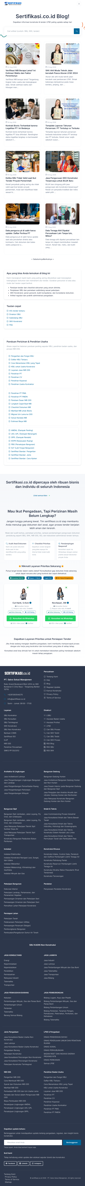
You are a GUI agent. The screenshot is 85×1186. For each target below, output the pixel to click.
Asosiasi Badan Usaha (55, 719)
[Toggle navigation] (79, 4)
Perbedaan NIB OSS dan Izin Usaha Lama (21, 1091)
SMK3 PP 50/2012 (11, 750)
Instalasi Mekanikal (12, 864)
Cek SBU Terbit (52, 736)
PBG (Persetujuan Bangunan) (23, 444)
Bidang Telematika (51, 1020)
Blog (48, 684)
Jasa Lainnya (49, 964)
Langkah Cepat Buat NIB (21, 404)
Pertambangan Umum (13, 1005)
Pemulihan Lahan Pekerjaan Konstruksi (20, 906)
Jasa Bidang (49, 978)
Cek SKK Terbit (52, 733)
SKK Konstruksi (15, 321)
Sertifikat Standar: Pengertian (23, 451)
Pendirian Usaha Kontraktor (22, 384)
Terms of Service (53, 698)
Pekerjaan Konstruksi (12, 1054)
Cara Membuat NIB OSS (14, 1081)
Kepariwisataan (10, 964)
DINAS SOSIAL (50, 1047)
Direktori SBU (15, 314)
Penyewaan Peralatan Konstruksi (57, 889)
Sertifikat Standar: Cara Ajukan (24, 458)
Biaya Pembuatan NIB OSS (15, 1101)
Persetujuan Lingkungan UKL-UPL (18, 1108)
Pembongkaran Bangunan (14, 929)
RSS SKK (50, 750)
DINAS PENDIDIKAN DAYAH (55, 1037)
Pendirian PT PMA (18, 393)
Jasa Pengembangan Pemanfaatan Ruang (21, 786)
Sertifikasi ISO (10, 736)
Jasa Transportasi (51, 974)
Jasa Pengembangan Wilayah (16, 793)
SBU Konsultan (10, 719)
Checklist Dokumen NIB (21, 407)
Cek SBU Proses (53, 729)
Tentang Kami (52, 677)
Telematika (8, 981)
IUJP (6, 740)
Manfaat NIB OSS (11, 1088)
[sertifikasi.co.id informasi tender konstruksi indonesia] (13, 3)
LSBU (48, 715)
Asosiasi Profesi (53, 722)
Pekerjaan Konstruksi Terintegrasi (18, 1064)
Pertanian (8, 1008)
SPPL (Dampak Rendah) (21, 437)
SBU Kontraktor (10, 715)
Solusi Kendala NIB (19, 418)
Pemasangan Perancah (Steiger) (17, 925)
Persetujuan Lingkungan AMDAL (17, 1104)
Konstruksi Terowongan (53, 876)
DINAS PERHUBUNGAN (53, 1050)
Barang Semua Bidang (13, 1015)
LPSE (48, 726)
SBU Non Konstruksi (12, 729)
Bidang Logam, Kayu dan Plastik (57, 998)
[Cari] (77, 31)
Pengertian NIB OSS (12, 1077)
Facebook (11, 1163)
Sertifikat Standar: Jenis (21, 455)
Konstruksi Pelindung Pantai (55, 860)
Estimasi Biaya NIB (19, 421)
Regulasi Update (53, 687)
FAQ (11, 325)
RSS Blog (50, 743)
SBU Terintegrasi (11, 722)
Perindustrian (9, 974)
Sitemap (8, 1182)
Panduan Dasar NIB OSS (21, 400)
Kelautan (7, 998)
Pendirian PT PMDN (19, 397)
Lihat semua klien (40, 495)
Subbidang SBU (15, 318)
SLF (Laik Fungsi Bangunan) (22, 448)
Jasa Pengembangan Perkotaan (17, 790)
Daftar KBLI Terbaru (19, 359)
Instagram (37, 1163)
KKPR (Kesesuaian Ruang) (22, 441)
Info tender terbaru (17, 311)
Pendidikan (8, 971)
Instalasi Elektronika (12, 854)
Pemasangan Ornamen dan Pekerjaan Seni (21, 899)
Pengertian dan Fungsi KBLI (22, 356)
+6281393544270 (15, 695)
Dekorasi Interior (11, 889)
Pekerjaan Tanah (11, 918)
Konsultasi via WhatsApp (23, 618)
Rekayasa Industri (11, 978)
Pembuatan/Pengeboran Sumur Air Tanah (21, 932)
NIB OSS (7, 743)
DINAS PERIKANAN (52, 1060)
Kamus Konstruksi (53, 691)
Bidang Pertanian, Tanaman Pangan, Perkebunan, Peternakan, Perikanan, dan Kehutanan (61, 1013)
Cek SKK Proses (53, 740)
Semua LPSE (49, 1063)
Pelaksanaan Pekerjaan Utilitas (16, 922)
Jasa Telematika (50, 971)
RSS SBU (50, 747)
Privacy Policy (52, 694)
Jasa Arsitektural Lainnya (14, 776)
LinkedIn (25, 1163)
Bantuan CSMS (10, 733)
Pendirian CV (16, 377)
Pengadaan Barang (12, 1050)
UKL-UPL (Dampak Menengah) (24, 434)
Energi (6, 960)
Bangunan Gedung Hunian (54, 776)
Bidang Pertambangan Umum (56, 1007)
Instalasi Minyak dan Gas (14, 873)
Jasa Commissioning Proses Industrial (59, 814)
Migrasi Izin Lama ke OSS (21, 414)
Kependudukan (10, 967)
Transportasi (9, 985)
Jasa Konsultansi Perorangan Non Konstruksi (22, 1057)
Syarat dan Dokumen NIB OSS (16, 1084)
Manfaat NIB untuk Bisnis (21, 411)
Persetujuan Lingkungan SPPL (16, 1111)
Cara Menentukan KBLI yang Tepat (25, 363)
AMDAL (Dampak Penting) (22, 430)
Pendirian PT (16, 374)
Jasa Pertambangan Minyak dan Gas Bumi (61, 967)
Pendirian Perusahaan (13, 747)
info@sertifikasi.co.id (16, 699)
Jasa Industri (49, 960)
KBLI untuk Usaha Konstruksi (23, 366)
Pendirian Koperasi (19, 381)
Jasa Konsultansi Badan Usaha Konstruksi (21, 1047)
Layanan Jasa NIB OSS (20, 370)
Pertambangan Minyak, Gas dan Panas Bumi (22, 1001)
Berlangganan (72, 1142)
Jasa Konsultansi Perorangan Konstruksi (20, 1061)
